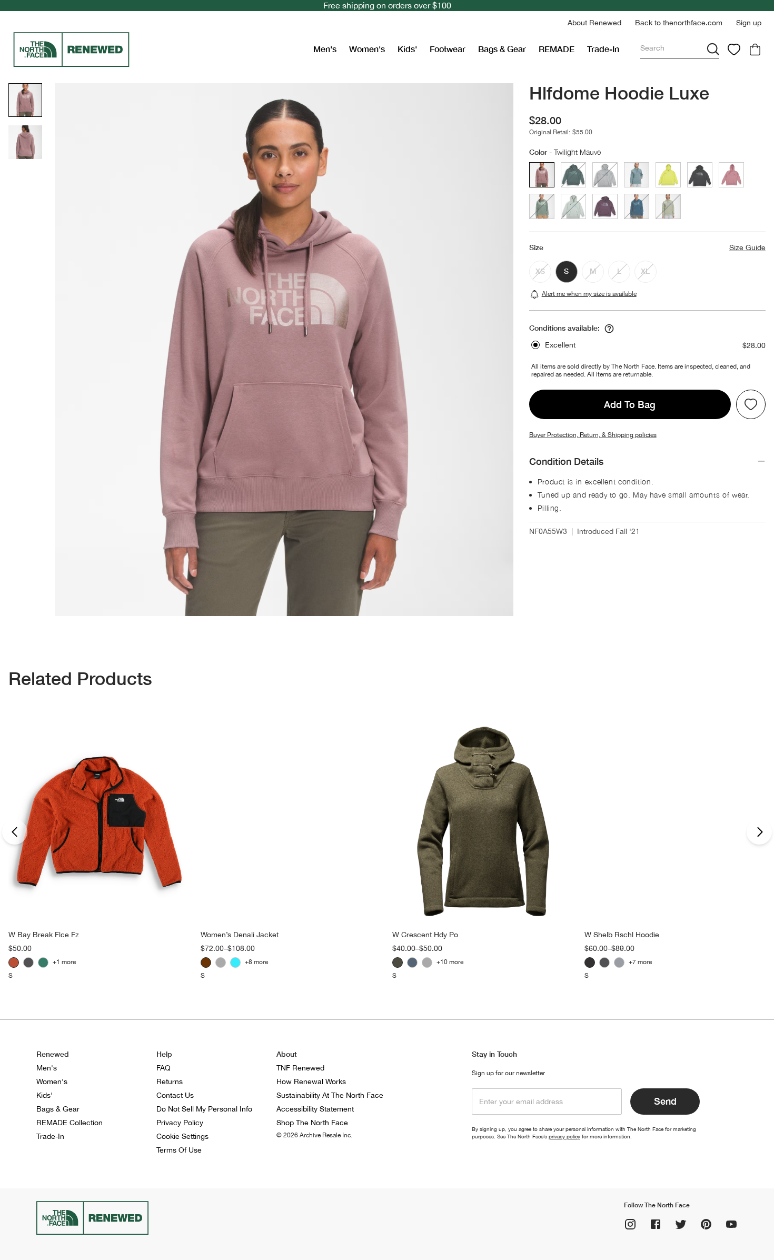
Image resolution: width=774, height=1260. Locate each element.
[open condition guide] (609, 328)
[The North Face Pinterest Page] (706, 1224)
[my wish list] (734, 49)
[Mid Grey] (619, 962)
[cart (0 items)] (755, 49)
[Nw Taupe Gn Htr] (397, 962)
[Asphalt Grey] (589, 962)
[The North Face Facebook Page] (655, 1224)
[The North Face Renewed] (159, 49)
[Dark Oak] (206, 962)
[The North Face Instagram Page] (630, 1224)
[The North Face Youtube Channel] (731, 1224)
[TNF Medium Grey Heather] (220, 962)
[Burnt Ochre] (13, 962)
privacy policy (564, 1136)
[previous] (14, 832)
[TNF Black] (28, 962)
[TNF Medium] (427, 962)
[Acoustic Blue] (235, 962)
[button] (594, 23)
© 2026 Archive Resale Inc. (314, 1135)
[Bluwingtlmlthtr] (412, 962)
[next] (759, 832)
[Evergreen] (43, 962)
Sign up (748, 22)
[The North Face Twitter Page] (680, 1224)
